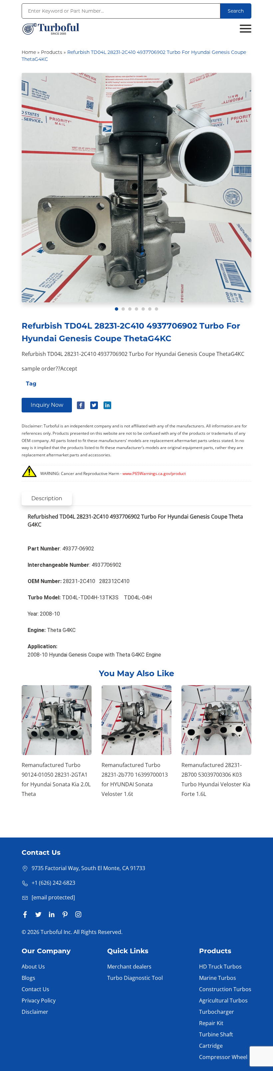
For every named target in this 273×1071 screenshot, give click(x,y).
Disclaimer (35, 1011)
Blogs (28, 978)
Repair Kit (211, 1023)
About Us (33, 966)
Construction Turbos (225, 989)
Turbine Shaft (216, 1034)
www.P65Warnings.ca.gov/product (154, 473)
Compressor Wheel (223, 1057)
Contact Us (35, 989)
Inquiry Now (47, 405)
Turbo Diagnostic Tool (135, 978)
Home (29, 52)
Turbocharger (216, 1011)
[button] (116, 309)
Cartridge (211, 1045)
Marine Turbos (217, 978)
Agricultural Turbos (223, 1000)
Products (51, 52)
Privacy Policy (39, 1000)
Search (236, 11)
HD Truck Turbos (220, 966)
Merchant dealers (129, 966)
